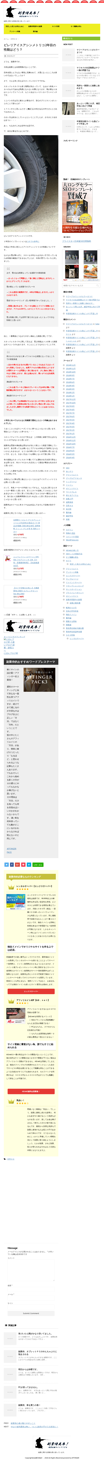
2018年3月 (70, 389)
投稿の (70, 533)
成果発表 (69, 502)
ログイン (69, 530)
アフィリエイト (72, 475)
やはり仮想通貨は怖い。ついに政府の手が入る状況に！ (34, 1426)
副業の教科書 (75, 603)
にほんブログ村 (11, 653)
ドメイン (69, 485)
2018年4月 (70, 386)
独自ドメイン (71, 614)
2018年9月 (70, 375)
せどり (68, 561)
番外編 (35, 31)
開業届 (68, 625)
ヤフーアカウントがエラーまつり (79, 296)
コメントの (72, 536)
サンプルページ (72, 579)
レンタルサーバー (77, 638)
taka (97, 324)
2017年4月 (70, 423)
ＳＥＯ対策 (55, 26)
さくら (68, 334)
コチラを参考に (33, 241)
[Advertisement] (31, 1183)
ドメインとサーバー (74, 582)
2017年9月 (70, 406)
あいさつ (69, 471)
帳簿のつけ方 (71, 608)
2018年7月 (70, 379)
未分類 (68, 509)
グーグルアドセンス (74, 478)
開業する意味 (71, 621)
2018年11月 (71, 368)
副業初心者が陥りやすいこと (23, 1423)
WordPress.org (72, 540)
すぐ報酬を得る (76, 26)
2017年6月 (70, 416)
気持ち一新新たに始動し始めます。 (80, 303)
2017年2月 (70, 430)
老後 (68, 519)
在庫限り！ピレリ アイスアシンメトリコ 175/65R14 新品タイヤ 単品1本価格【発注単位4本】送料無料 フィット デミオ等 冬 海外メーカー (26, 526)
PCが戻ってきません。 (28, 1387)
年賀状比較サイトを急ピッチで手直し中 (82, 313)
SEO (67, 468)
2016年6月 (70, 451)
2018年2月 (70, 392)
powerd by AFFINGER (71, 1458)
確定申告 (69, 516)
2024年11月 (71, 365)
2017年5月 (70, 420)
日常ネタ (10, 1159)
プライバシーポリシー (75, 593)
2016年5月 (70, 454)
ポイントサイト (72, 488)
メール (11, 1294)
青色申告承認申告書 (74, 632)
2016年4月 (70, 457)
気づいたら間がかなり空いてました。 (35, 1333)
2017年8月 (70, 410)
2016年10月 (71, 444)
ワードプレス (71, 492)
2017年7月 (70, 413)
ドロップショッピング (75, 586)
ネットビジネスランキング (14, 636)
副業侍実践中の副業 (35, 26)
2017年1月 (70, 433)
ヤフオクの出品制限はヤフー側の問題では (88, 68)
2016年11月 (71, 440)
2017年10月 (71, 403)
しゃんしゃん (71, 341)
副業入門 (69, 499)
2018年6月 (70, 382)
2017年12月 (71, 399)
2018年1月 (70, 396)
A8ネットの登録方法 (74, 554)
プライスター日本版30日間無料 (76, 241)
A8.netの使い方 (72, 550)
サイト (10, 1303)
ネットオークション (74, 589)
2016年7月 (70, 447)
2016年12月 (71, 437)
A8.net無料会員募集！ (31, 1091)
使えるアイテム (72, 495)
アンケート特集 (15, 31)
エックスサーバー (31, 991)
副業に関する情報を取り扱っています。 (52, 1452)
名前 (10, 1285)
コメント (11, 1258)
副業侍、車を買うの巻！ (29, 1405)
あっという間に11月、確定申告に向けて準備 (88, 104)
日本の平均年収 (72, 611)
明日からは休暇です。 (28, 1369)
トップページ (71, 482)
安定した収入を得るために (15, 26)
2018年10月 (71, 372)
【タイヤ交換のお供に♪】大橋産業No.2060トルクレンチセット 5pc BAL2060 (26, 591)
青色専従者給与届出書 (75, 628)
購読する (69, 38)
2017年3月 (70, 427)
